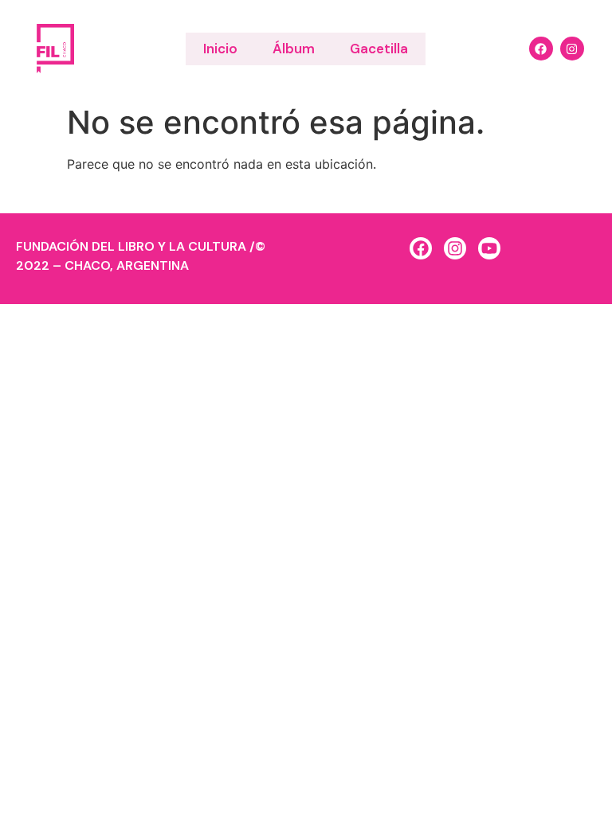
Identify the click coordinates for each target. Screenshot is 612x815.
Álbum (294, 48)
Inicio (220, 48)
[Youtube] (489, 248)
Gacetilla (379, 48)
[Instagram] (572, 48)
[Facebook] (541, 48)
